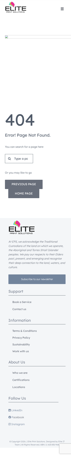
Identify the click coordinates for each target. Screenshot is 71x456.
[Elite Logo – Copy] (15, 3)
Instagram (18, 424)
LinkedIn (16, 410)
